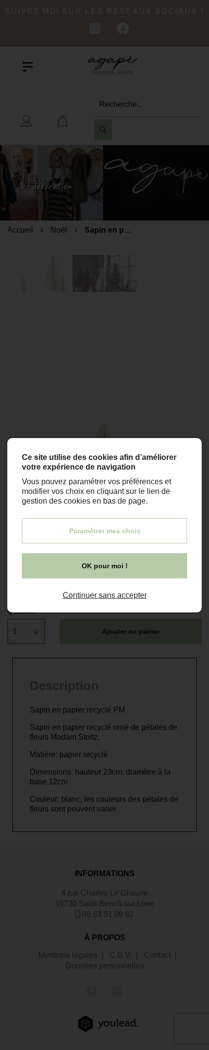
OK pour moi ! (105, 566)
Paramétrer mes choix (104, 531)
